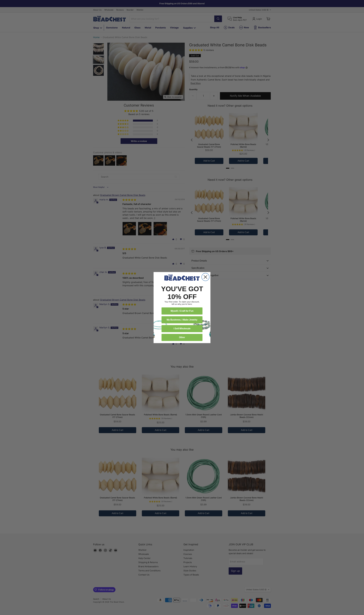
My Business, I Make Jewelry (182, 320)
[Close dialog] (205, 277)
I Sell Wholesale (182, 328)
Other (182, 337)
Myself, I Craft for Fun (182, 311)
